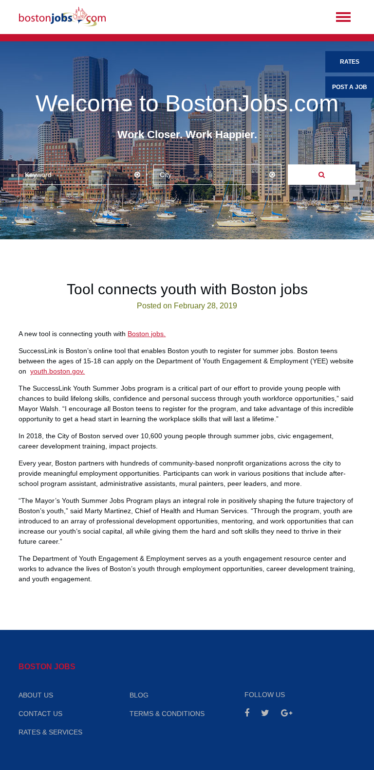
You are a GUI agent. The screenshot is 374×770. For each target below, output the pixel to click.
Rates (349, 61)
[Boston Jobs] (62, 17)
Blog (139, 695)
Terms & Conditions (167, 713)
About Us (36, 695)
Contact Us (40, 713)
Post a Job (349, 87)
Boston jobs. (147, 334)
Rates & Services (50, 732)
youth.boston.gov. (57, 371)
